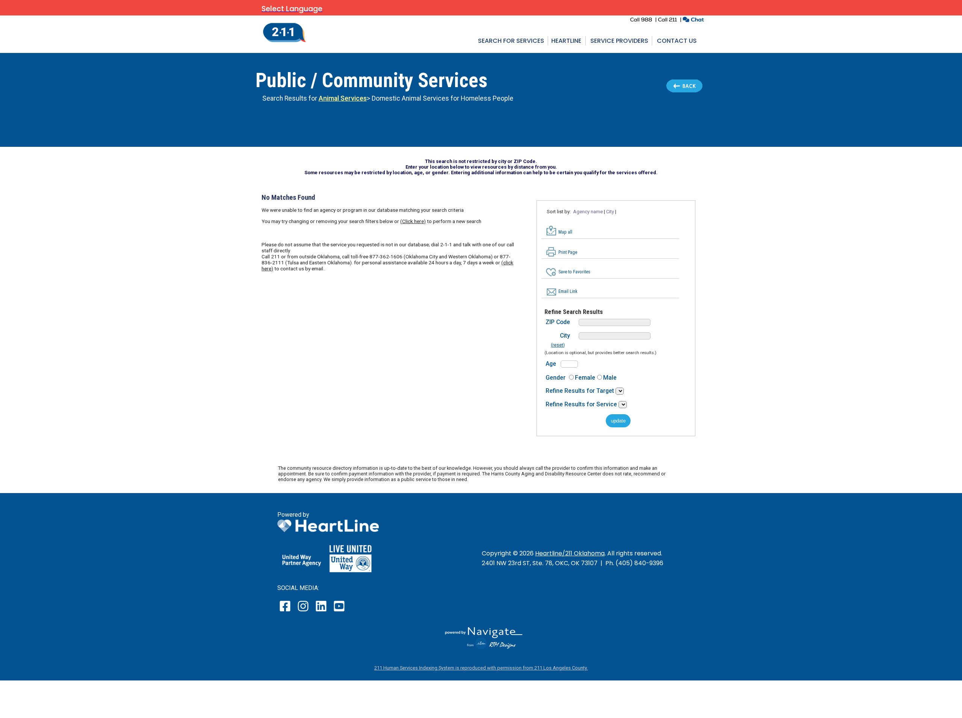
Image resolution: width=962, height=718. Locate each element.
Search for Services (511, 40)
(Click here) (413, 221)
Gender (556, 377)
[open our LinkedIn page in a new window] (321, 611)
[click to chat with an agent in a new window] (693, 20)
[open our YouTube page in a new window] (338, 611)
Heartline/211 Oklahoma (570, 553)
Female (585, 377)
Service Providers (619, 40)
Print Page (567, 252)
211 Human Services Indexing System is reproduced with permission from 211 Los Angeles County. (481, 668)
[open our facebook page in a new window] (286, 611)
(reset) (558, 345)
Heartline (566, 40)
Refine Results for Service (582, 404)
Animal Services (343, 98)
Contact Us (677, 40)
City (565, 335)
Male (610, 377)
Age (551, 363)
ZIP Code (558, 322)
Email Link (568, 291)
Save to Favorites (574, 272)
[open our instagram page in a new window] (303, 611)
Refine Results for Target (581, 390)
